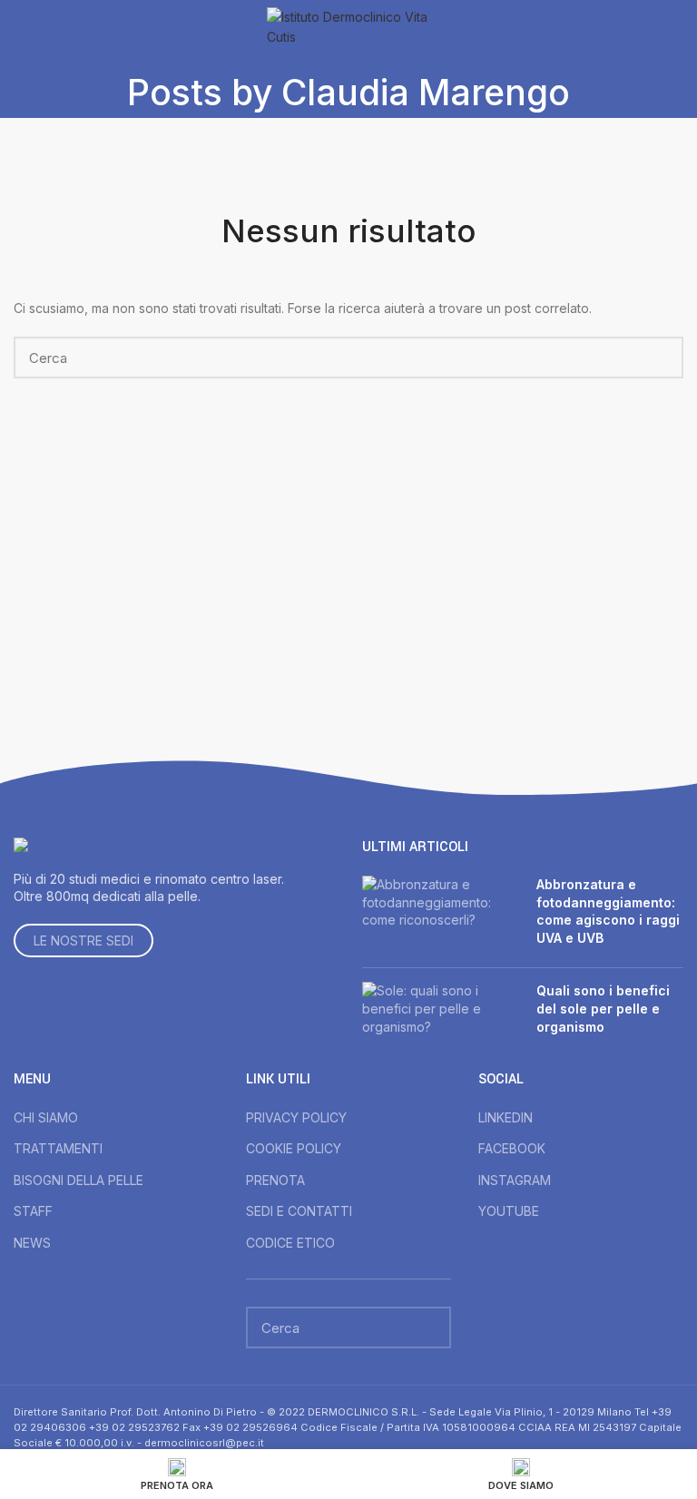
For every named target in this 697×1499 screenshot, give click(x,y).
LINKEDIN (505, 1117)
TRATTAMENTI (58, 1148)
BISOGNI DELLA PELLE (78, 1180)
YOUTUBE (508, 1211)
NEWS (32, 1242)
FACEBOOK (511, 1148)
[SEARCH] (659, 357)
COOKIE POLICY (293, 1148)
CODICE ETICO (290, 1242)
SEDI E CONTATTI (299, 1211)
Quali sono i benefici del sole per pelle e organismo (603, 1008)
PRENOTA (275, 1180)
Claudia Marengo (425, 92)
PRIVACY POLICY (296, 1117)
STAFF (33, 1211)
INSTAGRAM (514, 1180)
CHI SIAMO (46, 1117)
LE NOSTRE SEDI (83, 940)
